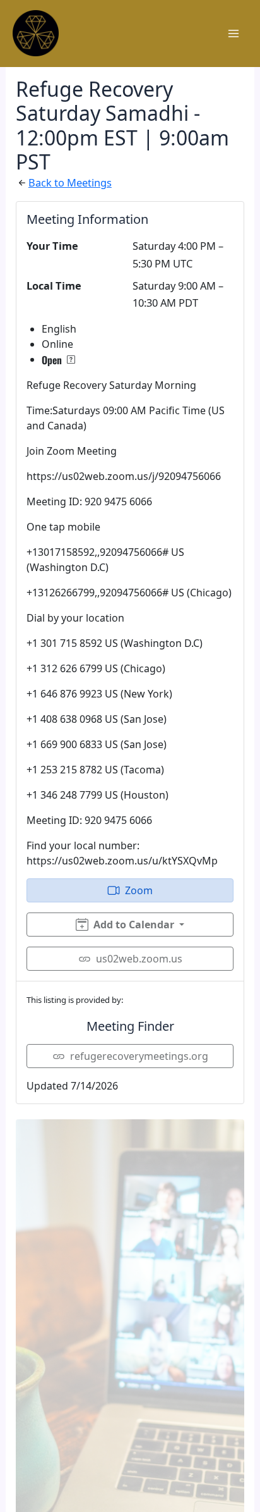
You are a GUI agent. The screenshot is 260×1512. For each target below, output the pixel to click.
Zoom (139, 890)
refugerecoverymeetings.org (139, 1056)
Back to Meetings (70, 182)
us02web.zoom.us (139, 959)
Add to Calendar (133, 924)
